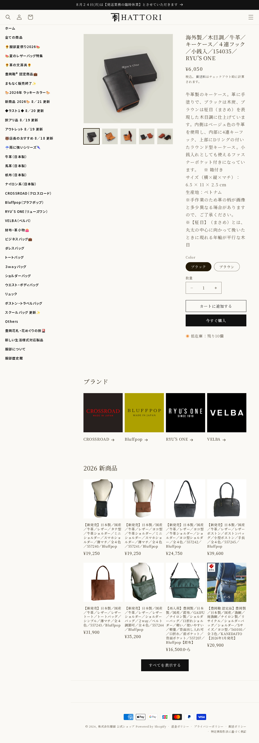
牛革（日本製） (16, 156)
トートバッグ (14, 257)
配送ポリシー (237, 726)
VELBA (214, 439)
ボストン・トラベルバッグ (23, 303)
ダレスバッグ (14, 248)
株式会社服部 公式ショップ (116, 726)
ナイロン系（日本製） (21, 184)
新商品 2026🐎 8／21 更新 (27, 101)
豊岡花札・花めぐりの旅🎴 (25, 330)
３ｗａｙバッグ (15, 266)
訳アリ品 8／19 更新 (21, 120)
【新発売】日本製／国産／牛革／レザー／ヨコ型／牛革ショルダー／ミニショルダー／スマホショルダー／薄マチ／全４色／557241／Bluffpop (144, 535)
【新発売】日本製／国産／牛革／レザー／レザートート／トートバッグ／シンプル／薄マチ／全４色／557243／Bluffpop (102, 616)
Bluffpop (134, 439)
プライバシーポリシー (209, 726)
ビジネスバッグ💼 (18, 239)
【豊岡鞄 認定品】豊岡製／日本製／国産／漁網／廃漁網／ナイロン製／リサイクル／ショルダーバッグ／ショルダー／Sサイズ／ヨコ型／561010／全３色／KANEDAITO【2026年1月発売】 (226, 623)
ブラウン (226, 266)
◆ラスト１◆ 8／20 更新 (24, 110)
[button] (250, 17)
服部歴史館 (14, 358)
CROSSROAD (96, 439)
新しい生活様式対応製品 (24, 339)
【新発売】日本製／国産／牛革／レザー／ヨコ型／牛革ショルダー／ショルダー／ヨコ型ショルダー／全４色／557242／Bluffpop (185, 535)
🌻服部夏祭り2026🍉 (22, 46)
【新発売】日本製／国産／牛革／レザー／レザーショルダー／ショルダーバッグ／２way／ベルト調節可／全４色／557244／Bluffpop (144, 619)
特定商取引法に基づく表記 (228, 731)
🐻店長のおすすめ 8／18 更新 (29, 138)
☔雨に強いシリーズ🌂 (23, 147)
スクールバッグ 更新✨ (22, 312)
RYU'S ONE (177, 439)
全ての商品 (14, 37)
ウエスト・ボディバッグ (22, 284)
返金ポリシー (180, 726)
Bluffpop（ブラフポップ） (24, 202)
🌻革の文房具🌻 (18, 64)
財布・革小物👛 (17, 230)
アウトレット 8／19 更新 (24, 129)
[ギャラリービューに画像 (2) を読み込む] (110, 136)
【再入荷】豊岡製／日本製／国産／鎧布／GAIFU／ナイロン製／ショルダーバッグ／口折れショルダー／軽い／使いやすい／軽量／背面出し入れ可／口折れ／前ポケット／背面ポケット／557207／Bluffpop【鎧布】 (185, 625)
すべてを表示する (165, 665)
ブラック (198, 266)
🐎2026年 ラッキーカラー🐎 (27, 92)
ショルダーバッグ (18, 275)
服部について (15, 349)
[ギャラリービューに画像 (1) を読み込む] (91, 136)
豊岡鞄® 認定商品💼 (21, 74)
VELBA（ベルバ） (18, 220)
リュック (11, 293)
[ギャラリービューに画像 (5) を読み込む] (147, 136)
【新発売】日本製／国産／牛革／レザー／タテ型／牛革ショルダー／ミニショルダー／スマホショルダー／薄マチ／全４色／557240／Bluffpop (102, 535)
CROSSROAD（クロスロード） (28, 193)
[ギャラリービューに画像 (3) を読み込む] (128, 136)
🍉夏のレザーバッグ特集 (24, 55)
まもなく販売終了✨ (20, 83)
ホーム (10, 28)
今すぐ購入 (216, 320)
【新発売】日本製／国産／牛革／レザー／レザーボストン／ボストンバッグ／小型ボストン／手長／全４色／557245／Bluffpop (226, 535)
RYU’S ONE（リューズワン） (26, 211)
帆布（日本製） (16, 174)
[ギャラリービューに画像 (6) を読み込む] (165, 136)
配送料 (201, 76)
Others (11, 321)
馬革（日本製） (16, 165)
